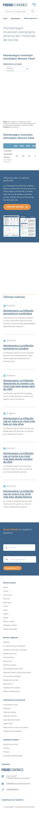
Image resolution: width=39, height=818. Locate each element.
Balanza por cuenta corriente (15, 727)
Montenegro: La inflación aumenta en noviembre (18, 312)
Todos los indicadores (12, 731)
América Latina (9, 665)
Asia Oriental (8, 657)
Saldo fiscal (8, 724)
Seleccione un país (12, 64)
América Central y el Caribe (15, 650)
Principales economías (13, 669)
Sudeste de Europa (11, 688)
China (5, 591)
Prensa (6, 752)
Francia (6, 599)
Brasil (5, 587)
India (5, 606)
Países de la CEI (10, 654)
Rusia (5, 618)
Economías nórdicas (12, 676)
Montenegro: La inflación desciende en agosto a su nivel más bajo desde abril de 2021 (19, 384)
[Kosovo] (16, 68)
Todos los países (10, 629)
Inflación (7, 708)
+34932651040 (12, 789)
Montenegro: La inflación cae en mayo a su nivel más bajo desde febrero (18, 494)
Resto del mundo (10, 680)
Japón (6, 614)
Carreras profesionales (12, 756)
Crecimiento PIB (10, 705)
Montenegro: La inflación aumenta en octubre (18, 347)
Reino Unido (8, 621)
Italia (5, 610)
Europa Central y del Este (14, 646)
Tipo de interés (9, 712)
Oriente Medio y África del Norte (17, 673)
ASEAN (6, 642)
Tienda (6, 748)
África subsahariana (11, 691)
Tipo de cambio (10, 716)
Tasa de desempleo (11, 720)
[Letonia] (16, 71)
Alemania (7, 603)
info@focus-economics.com (18, 783)
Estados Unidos (10, 625)
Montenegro (15, 18)
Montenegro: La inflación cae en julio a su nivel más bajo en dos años (19, 421)
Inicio (5, 18)
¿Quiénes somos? (11, 744)
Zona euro (7, 595)
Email (6, 554)
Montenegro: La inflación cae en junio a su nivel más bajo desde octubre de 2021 (18, 457)
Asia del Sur (8, 684)
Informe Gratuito (15, 207)
